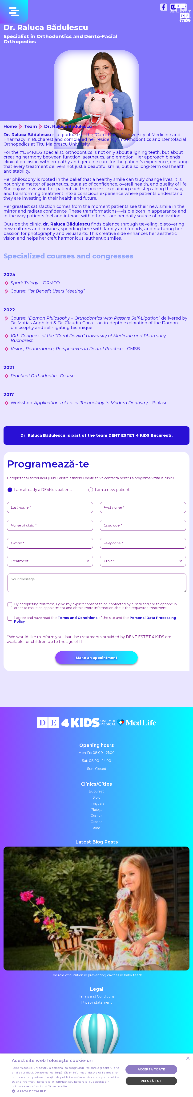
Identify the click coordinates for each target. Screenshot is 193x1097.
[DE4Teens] (185, 17)
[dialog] (96, 1075)
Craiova (96, 816)
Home (10, 126)
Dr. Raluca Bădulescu (68, 126)
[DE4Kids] (69, 726)
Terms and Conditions (96, 996)
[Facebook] (164, 8)
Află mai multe (56, 1086)
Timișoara (96, 803)
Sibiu (97, 797)
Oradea (96, 822)
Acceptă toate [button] (151, 1069)
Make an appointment (96, 658)
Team (30, 126)
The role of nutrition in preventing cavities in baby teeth (96, 975)
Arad (96, 828)
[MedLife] (128, 726)
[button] (66, 1091)
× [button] (187, 1058)
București (97, 791)
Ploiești (97, 810)
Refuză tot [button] (151, 1081)
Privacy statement (96, 1002)
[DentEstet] (180, 8)
